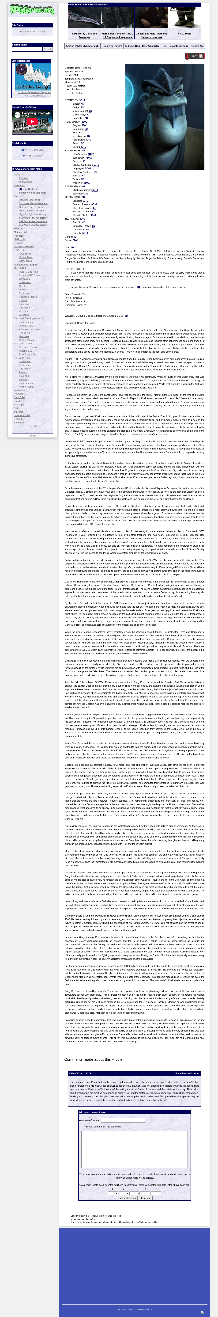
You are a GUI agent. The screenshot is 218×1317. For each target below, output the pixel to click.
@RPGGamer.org (33, 149)
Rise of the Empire (28, 347)
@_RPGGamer (34, 155)
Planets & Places (28, 296)
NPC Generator (27, 339)
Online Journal (26, 325)
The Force (24, 307)
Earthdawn (19, 422)
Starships (24, 303)
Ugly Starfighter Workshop (32, 214)
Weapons (24, 314)
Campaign (24, 278)
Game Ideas (25, 260)
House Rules (26, 257)
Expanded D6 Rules (29, 275)
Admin (32, 435)
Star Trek (18, 411)
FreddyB (154, 1222)
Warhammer (20, 390)
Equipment (24, 293)
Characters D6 (90, 45)
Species (23, 300)
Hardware (24, 336)
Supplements (26, 322)
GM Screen (25, 332)
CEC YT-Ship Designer (31, 207)
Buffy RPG (19, 397)
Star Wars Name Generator (33, 203)
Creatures (24, 286)
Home (17, 174)
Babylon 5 (19, 401)
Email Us (32, 426)
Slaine (17, 408)
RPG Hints (19, 250)
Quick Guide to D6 (28, 271)
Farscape (19, 404)
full (37, 188)
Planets (23, 372)
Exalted (18, 418)
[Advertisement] (134, 1264)
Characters (25, 282)
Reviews (18, 242)
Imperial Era (25, 350)
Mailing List (20, 239)
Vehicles (23, 311)
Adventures (25, 253)
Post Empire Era (27, 354)
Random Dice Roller (29, 199)
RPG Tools (19, 185)
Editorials (24, 178)
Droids (22, 289)
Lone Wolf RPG (22, 415)
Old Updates (25, 181)
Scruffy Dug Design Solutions (141, 1309)
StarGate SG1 (21, 393)
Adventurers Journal (29, 329)
